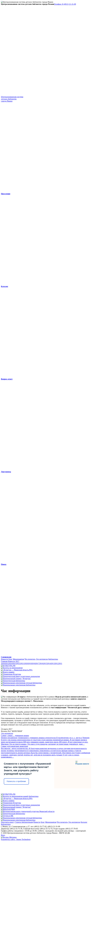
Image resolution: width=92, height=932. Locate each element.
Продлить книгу (7, 822)
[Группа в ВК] (7, 816)
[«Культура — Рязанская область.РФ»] (17, 670)
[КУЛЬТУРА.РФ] (8, 666)
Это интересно (42, 659)
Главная (4, 661)
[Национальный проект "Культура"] (16, 679)
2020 (26, 663)
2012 (56, 663)
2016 (41, 663)
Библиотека (53, 659)
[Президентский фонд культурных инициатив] (20, 676)
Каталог (84, 822)
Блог (10, 659)
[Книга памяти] (7, 672)
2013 (53, 663)
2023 (14, 663)
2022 (18, 663)
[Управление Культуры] (11, 674)
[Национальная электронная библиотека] (18, 685)
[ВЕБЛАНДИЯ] (8, 809)
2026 (3, 663)
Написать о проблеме (16, 781)
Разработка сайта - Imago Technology (16, 839)
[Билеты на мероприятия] (12, 668)
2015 (45, 663)
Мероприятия (18, 659)
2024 (10, 663)
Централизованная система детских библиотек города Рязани (12, 99)
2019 (30, 663)
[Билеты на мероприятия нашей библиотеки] (19, 796)
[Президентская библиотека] (13, 681)
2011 (60, 663)
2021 (22, 663)
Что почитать (29, 659)
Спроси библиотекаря (24, 822)
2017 (17, 661)
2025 (7, 663)
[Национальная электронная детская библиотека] (21, 683)
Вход (3, 835)
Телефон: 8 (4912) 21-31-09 (65, 4)
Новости (4, 659)
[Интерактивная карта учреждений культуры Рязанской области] (28, 811)
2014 (49, 663)
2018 (33, 663)
